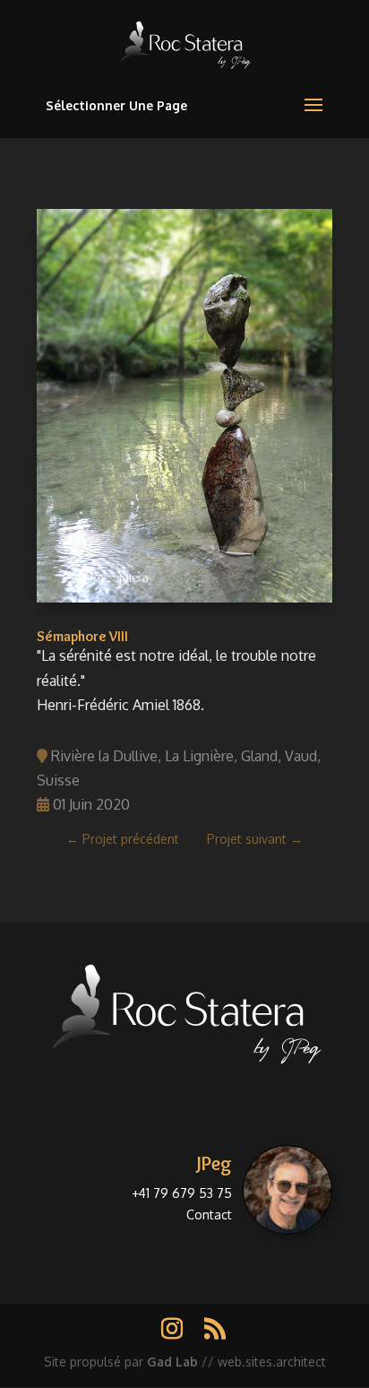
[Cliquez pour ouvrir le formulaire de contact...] (287, 1190)
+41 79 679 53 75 (182, 1193)
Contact (209, 1214)
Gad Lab (172, 1361)
